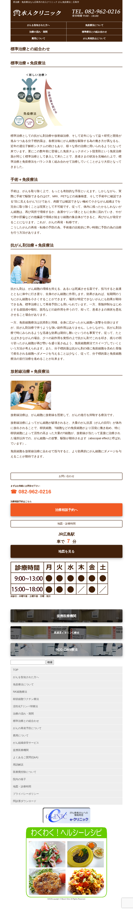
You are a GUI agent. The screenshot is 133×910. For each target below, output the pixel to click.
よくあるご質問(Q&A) (25, 757)
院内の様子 (19, 779)
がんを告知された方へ (38, 25)
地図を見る (66, 551)
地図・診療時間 (22, 786)
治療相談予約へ (66, 510)
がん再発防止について (94, 38)
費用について (38, 38)
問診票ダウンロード (24, 801)
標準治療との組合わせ (26, 721)
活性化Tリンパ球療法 (25, 706)
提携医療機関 (66, 616)
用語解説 (18, 764)
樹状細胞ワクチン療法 (26, 699)
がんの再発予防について (27, 728)
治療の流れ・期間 (38, 32)
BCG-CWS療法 (66, 649)
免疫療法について (94, 25)
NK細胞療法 (20, 691)
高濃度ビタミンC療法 (66, 632)
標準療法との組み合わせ (94, 32)
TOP (15, 669)
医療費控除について (24, 772)
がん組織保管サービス (26, 742)
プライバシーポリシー (26, 793)
